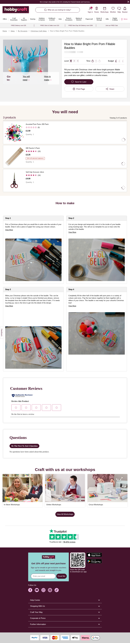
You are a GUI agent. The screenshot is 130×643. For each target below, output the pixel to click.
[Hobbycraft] (16, 10)
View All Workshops (65, 514)
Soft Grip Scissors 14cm (35, 172)
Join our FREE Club (111, 25)
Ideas (13, 31)
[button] (25, 62)
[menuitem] (5, 19)
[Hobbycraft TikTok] (57, 590)
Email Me (61, 576)
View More (9, 230)
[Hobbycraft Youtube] (37, 590)
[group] (96, 333)
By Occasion (22, 31)
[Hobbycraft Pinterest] (50, 590)
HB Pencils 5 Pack (33, 148)
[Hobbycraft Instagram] (43, 590)
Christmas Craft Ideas (39, 31)
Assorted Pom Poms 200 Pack (37, 124)
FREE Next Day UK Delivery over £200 (80, 25)
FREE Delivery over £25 (18, 25)
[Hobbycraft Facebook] (30, 590)
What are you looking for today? (59, 10)
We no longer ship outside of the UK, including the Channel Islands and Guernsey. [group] (65, 2)
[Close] (128, 2)
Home (5, 31)
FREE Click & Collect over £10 (49, 25)
